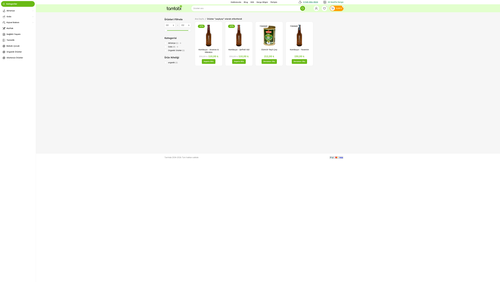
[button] (180, 43)
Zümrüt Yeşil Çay (269, 49)
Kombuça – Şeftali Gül (238, 49)
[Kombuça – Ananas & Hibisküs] (208, 35)
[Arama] (302, 8)
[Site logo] (173, 8)
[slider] (165, 30)
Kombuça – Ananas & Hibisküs (209, 50)
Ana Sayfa (199, 19)
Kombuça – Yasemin (299, 49)
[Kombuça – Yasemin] (299, 35)
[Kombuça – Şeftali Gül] (239, 35)
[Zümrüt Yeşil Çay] (269, 35)
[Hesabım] (316, 8)
